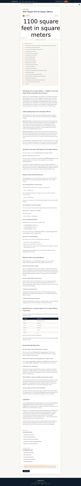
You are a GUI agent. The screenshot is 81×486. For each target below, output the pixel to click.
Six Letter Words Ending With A (28, 457)
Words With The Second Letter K (28, 434)
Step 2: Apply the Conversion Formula (31, 55)
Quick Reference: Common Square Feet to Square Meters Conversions (36, 70)
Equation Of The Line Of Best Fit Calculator (30, 443)
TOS (36, 1)
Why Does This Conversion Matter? (30, 60)
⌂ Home (66, 1)
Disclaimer (29, 1)
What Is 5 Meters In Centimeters (28, 452)
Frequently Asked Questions (29, 72)
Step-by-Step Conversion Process (30, 51)
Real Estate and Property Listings (30, 62)
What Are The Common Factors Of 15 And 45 (30, 439)
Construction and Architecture (30, 66)
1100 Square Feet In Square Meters (39, 465)
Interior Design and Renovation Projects (31, 64)
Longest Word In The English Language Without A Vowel (32, 441)
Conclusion (27, 83)
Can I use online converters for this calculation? (32, 81)
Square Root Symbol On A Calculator (29, 459)
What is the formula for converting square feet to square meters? (35, 76)
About (23, 1)
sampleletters (15, 1)
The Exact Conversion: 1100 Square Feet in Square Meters (34, 49)
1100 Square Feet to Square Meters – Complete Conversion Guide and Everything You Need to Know (40, 45)
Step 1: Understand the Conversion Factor (31, 53)
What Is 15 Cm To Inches (27, 454)
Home (20, 1)
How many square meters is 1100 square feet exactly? (33, 74)
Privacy (33, 1)
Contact (26, 1)
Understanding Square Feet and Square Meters (32, 47)
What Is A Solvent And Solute (28, 461)
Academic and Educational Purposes (31, 68)
